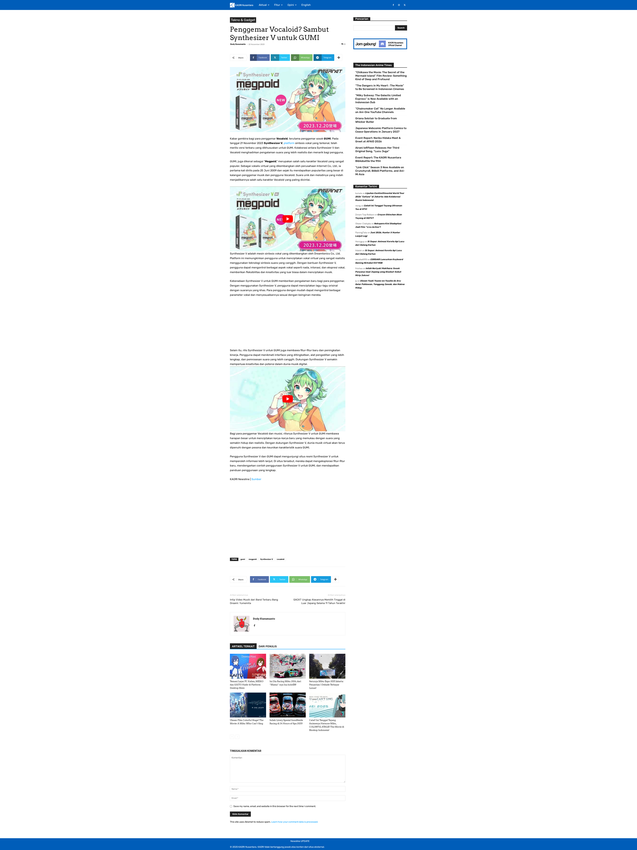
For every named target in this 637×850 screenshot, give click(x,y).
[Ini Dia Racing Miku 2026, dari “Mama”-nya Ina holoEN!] (288, 666)
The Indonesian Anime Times (373, 65)
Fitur (277, 4)
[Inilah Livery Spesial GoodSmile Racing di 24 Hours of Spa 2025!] (288, 705)
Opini (290, 4)
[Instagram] (398, 5)
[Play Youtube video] (287, 218)
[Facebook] (393, 5)
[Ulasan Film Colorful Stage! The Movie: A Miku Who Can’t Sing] (248, 705)
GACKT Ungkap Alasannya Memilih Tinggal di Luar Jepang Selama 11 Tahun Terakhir (319, 601)
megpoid (253, 559)
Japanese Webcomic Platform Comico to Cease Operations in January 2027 (380, 130)
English (306, 4)
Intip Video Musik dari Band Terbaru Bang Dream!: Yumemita (254, 601)
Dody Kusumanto (238, 44)
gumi (243, 559)
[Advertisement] (287, 325)
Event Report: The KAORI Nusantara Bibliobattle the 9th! (378, 159)
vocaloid (280, 559)
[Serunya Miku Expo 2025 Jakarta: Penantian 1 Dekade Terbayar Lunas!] (327, 666)
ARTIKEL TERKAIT (243, 646)
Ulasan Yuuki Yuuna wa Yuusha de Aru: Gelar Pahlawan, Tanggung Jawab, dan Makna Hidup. (380, 284)
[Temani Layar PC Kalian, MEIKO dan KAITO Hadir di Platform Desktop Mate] (248, 666)
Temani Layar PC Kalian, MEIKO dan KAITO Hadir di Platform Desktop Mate (246, 684)
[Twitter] (404, 5)
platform (289, 143)
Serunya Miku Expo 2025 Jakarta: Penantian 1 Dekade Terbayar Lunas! (326, 684)
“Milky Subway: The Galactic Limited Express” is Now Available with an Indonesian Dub (378, 99)
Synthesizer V (266, 559)
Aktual (263, 4)
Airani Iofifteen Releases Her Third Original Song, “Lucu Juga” (377, 149)
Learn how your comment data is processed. (294, 821)
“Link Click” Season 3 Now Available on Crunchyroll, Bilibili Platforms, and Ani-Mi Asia (380, 171)
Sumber (256, 479)
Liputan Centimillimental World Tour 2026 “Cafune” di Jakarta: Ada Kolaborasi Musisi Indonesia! (379, 196)
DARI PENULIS (268, 646)
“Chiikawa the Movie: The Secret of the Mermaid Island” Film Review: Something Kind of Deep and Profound (381, 76)
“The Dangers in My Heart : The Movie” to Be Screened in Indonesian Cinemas (379, 87)
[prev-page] (232, 737)
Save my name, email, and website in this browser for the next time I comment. (274, 806)
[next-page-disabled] (237, 737)
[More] (338, 57)
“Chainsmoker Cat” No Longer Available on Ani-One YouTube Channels (380, 110)
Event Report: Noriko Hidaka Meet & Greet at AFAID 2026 (378, 139)
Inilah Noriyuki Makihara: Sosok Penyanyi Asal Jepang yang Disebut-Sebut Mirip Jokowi (378, 272)
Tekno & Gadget (243, 20)
